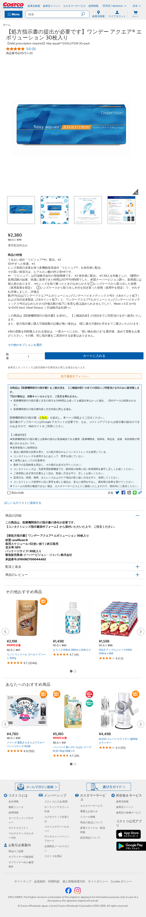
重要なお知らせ (89, 811)
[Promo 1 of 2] (71, 671)
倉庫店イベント (125, 807)
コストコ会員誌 (53, 856)
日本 (135, 5)
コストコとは (18, 795)
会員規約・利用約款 (47, 881)
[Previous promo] (5, 631)
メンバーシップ (55, 795)
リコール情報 (87, 816)
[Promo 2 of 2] (75, 671)
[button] (85, 14)
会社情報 (14, 801)
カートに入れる (94, 356)
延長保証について (90, 837)
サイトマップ (22, 881)
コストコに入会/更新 (56, 801)
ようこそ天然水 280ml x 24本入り (72, 649)
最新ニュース (16, 807)
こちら (43, 417)
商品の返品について (91, 822)
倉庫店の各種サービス (128, 812)
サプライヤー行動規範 (21, 856)
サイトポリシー (98, 881)
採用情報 (14, 812)
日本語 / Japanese (113, 5)
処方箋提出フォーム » (75, 376)
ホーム (7, 24)
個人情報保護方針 (73, 881)
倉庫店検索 (122, 801)
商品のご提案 (16, 851)
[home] (13, 5)
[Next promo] (140, 631)
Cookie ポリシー (121, 881)
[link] (117, 492)
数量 (7, 356)
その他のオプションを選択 (25, 345)
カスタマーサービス (91, 805)
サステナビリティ (18, 827)
